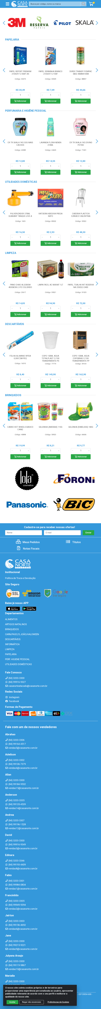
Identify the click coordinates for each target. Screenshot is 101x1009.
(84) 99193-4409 (17, 864)
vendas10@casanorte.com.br (23, 969)
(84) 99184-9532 (17, 784)
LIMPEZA (9, 649)
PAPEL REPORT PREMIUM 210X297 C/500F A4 (20, 72)
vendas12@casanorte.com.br (23, 828)
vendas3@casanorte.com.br (22, 848)
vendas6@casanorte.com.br (22, 929)
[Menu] (7, 4)
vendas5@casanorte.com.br (22, 748)
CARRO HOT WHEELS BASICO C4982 (20, 428)
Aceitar (12, 1002)
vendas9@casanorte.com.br (22, 949)
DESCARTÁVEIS (13, 639)
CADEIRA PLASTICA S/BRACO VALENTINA (80, 214)
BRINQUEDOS (12, 629)
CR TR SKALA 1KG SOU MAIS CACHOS (20, 143)
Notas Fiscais (30, 548)
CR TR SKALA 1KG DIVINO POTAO (80, 143)
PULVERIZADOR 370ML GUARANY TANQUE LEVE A (20, 214)
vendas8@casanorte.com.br (22, 868)
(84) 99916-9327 (17, 682)
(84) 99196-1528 (17, 824)
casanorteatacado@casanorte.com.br (27, 686)
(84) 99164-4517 (17, 744)
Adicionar (21, 101)
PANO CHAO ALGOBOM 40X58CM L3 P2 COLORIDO (20, 286)
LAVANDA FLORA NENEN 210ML (50, 143)
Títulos (76, 542)
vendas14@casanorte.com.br (23, 808)
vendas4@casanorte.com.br (22, 768)
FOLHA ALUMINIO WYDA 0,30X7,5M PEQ (20, 357)
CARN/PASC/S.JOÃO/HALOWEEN (22, 634)
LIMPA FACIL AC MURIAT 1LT (50, 285)
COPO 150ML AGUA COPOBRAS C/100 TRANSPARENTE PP (80, 358)
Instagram (13, 697)
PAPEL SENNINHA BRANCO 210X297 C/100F (50, 72)
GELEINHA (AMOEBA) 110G (50, 427)
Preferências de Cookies (58, 1002)
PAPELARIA (11, 654)
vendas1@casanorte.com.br (22, 888)
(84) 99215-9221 (17, 945)
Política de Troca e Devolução (20, 578)
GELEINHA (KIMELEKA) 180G (80, 427)
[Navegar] (4, 23)
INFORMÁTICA (12, 644)
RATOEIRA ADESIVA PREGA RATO (50, 214)
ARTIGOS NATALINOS (16, 624)
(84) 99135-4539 (17, 804)
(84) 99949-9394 (17, 905)
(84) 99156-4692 (17, 925)
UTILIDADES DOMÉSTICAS (18, 664)
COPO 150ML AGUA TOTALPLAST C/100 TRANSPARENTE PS (50, 358)
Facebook (13, 701)
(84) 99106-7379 (17, 764)
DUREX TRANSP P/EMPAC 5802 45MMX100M (81, 72)
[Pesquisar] (84, 4)
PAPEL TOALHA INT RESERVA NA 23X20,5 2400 (81, 286)
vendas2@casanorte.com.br (22, 909)
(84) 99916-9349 (17, 844)
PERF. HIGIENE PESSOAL (17, 659)
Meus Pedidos (31, 542)
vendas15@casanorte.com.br (23, 788)
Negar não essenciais (31, 1002)
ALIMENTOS (11, 619)
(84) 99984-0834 (17, 884)
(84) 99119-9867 (17, 965)
